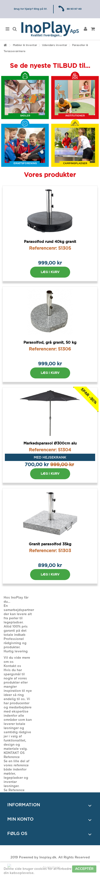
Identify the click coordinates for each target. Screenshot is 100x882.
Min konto (20, 819)
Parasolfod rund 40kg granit (50, 242)
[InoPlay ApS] (50, 29)
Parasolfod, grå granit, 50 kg (50, 342)
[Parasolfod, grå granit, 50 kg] (50, 312)
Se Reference (14, 790)
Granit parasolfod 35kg (50, 544)
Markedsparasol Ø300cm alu (50, 443)
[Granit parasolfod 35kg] (50, 513)
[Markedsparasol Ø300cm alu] (50, 413)
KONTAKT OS (14, 753)
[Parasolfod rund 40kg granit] (50, 211)
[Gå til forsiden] (5, 45)
